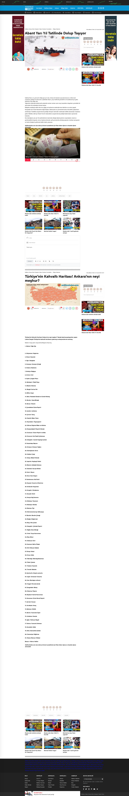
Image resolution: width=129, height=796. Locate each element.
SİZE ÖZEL (80, 8)
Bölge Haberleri (56, 29)
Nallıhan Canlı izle (40, 782)
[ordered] (44, 261)
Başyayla (89, 768)
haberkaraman (57, 768)
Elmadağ (86, 760)
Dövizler (50, 780)
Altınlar (49, 782)
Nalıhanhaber (96, 766)
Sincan (69, 762)
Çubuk (82, 760)
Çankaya (78, 760)
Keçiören (43, 762)
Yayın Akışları (78, 12)
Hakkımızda (27, 780)
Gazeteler (29, 12)
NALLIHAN (87, 762)
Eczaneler (87, 12)
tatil (69, 196)
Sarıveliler (84, 768)
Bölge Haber (64, 8)
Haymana (27, 762)
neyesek (66, 715)
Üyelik (26, 782)
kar (46, 196)
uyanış (51, 768)
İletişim (26, 787)
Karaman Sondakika (59, 766)
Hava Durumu (57, 12)
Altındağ (58, 760)
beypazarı (35, 715)
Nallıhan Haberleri (75, 778)
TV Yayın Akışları (40, 780)
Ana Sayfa (39, 8)
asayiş (48, 768)
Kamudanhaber (40, 768)
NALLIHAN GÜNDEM (70, 764)
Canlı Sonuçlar (97, 12)
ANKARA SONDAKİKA (51, 764)
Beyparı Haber (86, 766)
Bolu (33, 760)
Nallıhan (27, 760)
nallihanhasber (93, 764)
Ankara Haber (100, 764)
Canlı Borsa (67, 12)
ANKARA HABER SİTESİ (30, 764)
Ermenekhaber (67, 768)
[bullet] (46, 261)
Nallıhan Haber (48, 8)
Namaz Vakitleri (63, 782)
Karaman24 (70, 766)
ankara (28, 715)
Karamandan (47, 766)
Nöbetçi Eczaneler (40, 787)
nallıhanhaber (62, 196)
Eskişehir (37, 760)
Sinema (61, 778)
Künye (26, 778)
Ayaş (62, 760)
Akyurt (54, 760)
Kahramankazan (33, 762)
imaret (45, 768)
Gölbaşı (98, 760)
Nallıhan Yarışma (40, 785)
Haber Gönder (28, 785)
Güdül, (102, 760)
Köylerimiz (62, 787)
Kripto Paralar (51, 785)
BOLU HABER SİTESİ (41, 764)
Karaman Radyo (33, 770)
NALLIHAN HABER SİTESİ (96, 762)
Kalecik (39, 762)
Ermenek (62, 768)
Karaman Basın (94, 768)
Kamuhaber (33, 768)
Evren (95, 760)
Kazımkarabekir (78, 768)
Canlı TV (48, 12)
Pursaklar (66, 762)
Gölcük (40, 196)
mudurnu (51, 715)
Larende (65, 766)
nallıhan (53, 196)
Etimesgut (90, 760)
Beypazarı (68, 760)
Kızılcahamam (49, 762)
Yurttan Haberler (75, 787)
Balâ (65, 760)
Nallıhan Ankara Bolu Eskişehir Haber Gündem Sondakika (38, 29)
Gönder (30, 261)
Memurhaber (28, 768)
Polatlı (61, 762)
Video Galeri (39, 12)
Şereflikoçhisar (75, 762)
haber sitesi (41, 760)
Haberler (72, 8)
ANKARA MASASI (61, 764)
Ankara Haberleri (75, 780)
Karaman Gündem (40, 766)
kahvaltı (43, 715)
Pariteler (50, 787)
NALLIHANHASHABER (81, 764)
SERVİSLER (89, 8)
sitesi (51, 760)
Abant (28, 196)
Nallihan (88, 764)
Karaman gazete (41, 770)
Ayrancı (73, 768)
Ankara (57, 8)
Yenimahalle (81, 762)
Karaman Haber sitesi (30, 766)
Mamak (54, 762)
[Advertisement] (64, 21)
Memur (101, 766)
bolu (34, 196)
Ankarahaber (47, 760)
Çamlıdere (73, 760)
